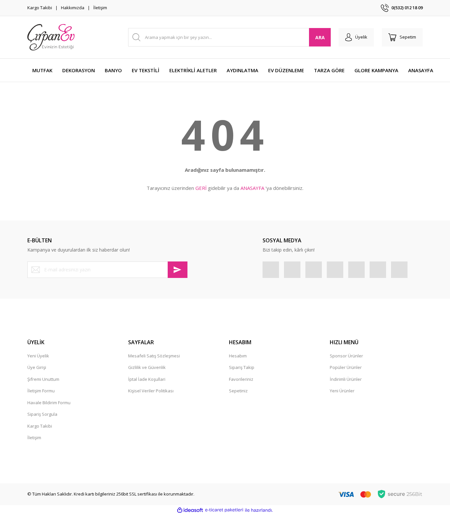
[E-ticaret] (224, 510)
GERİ (201, 188)
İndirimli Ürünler (346, 379)
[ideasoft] (190, 510)
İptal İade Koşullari (146, 379)
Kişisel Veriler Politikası (151, 391)
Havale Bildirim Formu (48, 403)
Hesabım (238, 356)
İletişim (100, 8)
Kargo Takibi (39, 8)
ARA (320, 37)
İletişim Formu (41, 391)
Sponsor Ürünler (346, 356)
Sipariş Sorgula (42, 414)
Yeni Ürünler (342, 391)
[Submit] (177, 269)
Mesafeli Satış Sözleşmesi (154, 356)
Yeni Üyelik (38, 356)
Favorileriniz (241, 379)
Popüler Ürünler (346, 367)
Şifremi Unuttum (43, 379)
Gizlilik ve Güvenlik (147, 367)
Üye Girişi (36, 367)
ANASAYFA (252, 188)
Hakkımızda (72, 8)
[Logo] (50, 37)
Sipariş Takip (241, 367)
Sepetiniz (238, 391)
